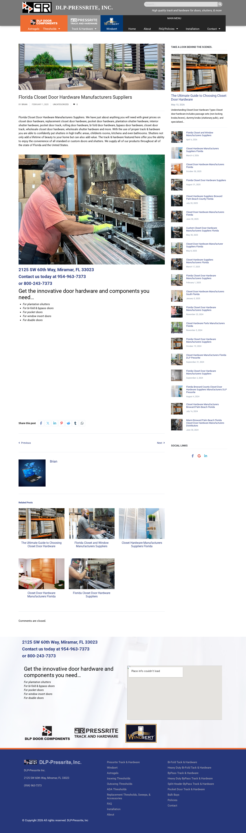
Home (132, 29)
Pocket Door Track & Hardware (186, 789)
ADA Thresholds (117, 789)
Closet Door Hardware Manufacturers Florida (41, 594)
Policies (172, 800)
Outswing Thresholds (119, 784)
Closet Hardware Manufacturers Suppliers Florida (142, 544)
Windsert (111, 29)
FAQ (109, 803)
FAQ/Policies (167, 29)
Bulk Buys (173, 794)
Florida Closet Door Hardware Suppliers (91, 594)
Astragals (33, 29)
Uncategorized (61, 104)
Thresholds (50, 29)
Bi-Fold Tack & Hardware (182, 762)
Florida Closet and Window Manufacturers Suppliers (92, 544)
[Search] (220, 4)
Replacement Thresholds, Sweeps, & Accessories (128, 796)
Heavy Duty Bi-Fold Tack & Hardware (189, 767)
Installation (192, 29)
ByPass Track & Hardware (183, 773)
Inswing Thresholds (118, 778)
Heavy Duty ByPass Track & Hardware (190, 778)
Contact (212, 29)
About (147, 29)
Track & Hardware (82, 29)
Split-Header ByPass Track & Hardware (191, 784)
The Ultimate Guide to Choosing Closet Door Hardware (41, 544)
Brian (24, 104)
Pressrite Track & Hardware (123, 762)
